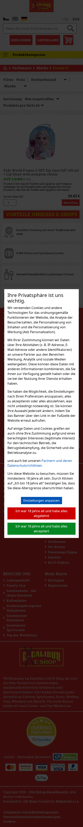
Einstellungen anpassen (41, 500)
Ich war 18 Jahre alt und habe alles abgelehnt (41, 513)
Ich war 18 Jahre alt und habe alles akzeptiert (41, 528)
